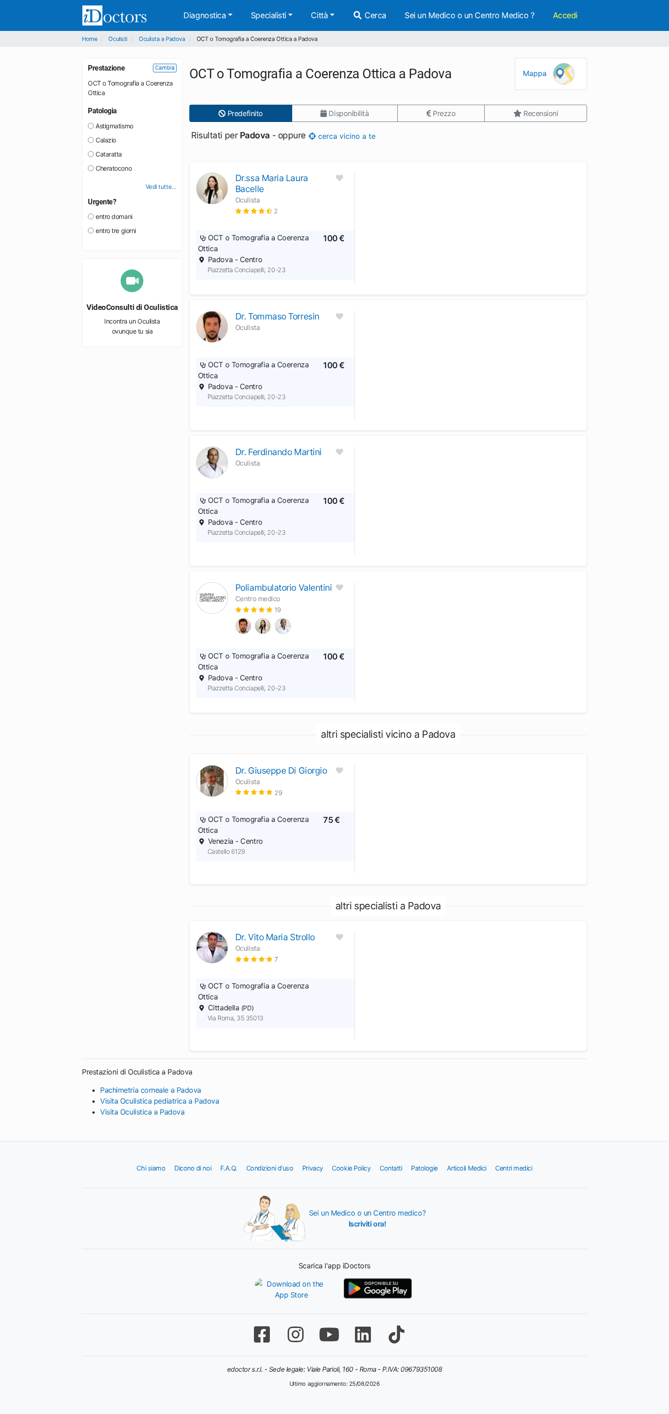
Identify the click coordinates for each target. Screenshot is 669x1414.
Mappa (536, 73)
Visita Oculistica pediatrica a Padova (159, 1100)
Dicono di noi (192, 1168)
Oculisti (117, 38)
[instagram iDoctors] (295, 1334)
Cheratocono (114, 168)
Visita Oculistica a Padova (142, 1111)
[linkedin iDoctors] (362, 1334)
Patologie (424, 1168)
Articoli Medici (467, 1168)
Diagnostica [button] (204, 15)
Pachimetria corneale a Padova (150, 1090)
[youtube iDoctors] (329, 1334)
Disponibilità (348, 113)
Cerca (374, 15)
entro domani (114, 216)
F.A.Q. (228, 1168)
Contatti (391, 1168)
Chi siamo (151, 1168)
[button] (256, 211)
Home (89, 38)
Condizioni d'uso (270, 1168)
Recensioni (539, 113)
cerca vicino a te (345, 135)
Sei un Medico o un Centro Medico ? (470, 15)
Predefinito (244, 113)
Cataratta (109, 154)
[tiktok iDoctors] (396, 1334)
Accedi (565, 15)
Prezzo (443, 113)
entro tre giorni (116, 230)
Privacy (312, 1168)
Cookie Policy (351, 1168)
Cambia (165, 68)
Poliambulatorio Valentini (283, 587)
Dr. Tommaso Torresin (277, 316)
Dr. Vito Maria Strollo (275, 937)
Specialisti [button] (268, 15)
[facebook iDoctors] (261, 1334)
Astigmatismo (114, 126)
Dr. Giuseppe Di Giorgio (281, 770)
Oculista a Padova (162, 38)
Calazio (106, 140)
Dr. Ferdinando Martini (278, 451)
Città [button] (319, 15)
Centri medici (513, 1168)
